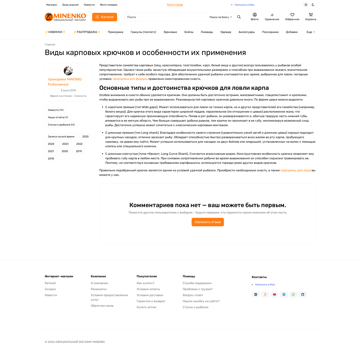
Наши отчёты (58, 117)
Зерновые (170, 32)
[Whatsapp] (293, 294)
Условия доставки (150, 295)
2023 (65, 144)
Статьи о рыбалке (61, 124)
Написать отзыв (208, 222)
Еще (309, 32)
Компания (98, 276)
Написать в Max (245, 4)
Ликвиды (207, 32)
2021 (51, 151)
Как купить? (145, 283)
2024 (51, 144)
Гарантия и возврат (151, 301)
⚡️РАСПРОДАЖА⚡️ (87, 32)
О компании (99, 283)
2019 (79, 151)
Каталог (50, 283)
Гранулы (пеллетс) (143, 32)
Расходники (270, 32)
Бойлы (188, 32)
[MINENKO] (65, 16)
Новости (89, 4)
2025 (85, 136)
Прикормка (115, 32)
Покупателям (147, 276)
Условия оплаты (148, 289)
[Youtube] (274, 294)
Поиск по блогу (219, 17)
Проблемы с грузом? (198, 289)
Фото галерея (108, 4)
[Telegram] (284, 294)
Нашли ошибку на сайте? (201, 301)
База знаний (70, 4)
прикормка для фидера (130, 79)
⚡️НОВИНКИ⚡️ (55, 32)
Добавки (292, 32)
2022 (79, 144)
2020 (65, 151)
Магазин (51, 4)
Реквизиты (99, 289)
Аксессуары (247, 32)
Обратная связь (102, 305)
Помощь (189, 276)
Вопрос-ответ (193, 295)
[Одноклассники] (265, 294)
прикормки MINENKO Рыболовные (65, 81)
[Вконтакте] (256, 294)
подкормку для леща (296, 170)
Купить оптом (146, 307)
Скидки (50, 289)
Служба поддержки (197, 283)
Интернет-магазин (59, 276)
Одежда (226, 32)
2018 (51, 158)
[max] (303, 294)
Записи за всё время (61, 136)
